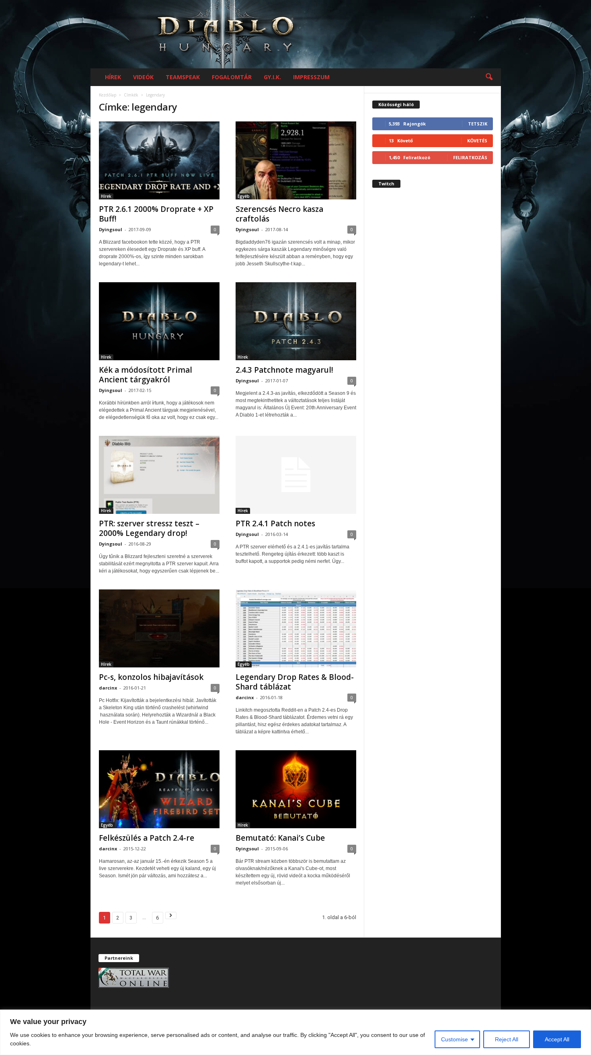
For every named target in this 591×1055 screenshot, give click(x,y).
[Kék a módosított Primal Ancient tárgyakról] (159, 321)
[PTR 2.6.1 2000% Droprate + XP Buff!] (159, 160)
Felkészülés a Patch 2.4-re (146, 838)
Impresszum (311, 77)
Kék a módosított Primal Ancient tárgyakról (145, 375)
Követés (477, 141)
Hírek (113, 77)
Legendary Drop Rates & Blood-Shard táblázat (295, 682)
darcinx (108, 688)
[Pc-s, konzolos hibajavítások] (159, 628)
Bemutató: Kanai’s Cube (280, 838)
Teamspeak (183, 77)
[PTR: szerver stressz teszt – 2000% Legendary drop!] (159, 475)
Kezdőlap (107, 95)
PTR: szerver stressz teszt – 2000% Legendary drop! (149, 528)
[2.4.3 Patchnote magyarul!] (296, 321)
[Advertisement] (432, 339)
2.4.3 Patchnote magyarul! (284, 370)
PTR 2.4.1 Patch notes (275, 523)
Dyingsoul (110, 229)
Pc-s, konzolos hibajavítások (151, 677)
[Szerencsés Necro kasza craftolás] (296, 160)
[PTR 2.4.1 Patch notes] (296, 475)
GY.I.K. (272, 77)
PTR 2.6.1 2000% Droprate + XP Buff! (156, 214)
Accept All (557, 1039)
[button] (489, 77)
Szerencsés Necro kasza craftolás (279, 214)
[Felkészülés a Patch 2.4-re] (159, 789)
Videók (143, 77)
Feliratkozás (470, 157)
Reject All (506, 1039)
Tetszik (477, 124)
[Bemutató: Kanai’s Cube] (296, 789)
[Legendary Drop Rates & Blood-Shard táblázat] (296, 628)
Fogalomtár (232, 77)
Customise (454, 1039)
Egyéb (244, 196)
